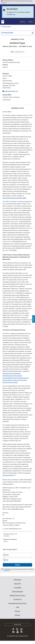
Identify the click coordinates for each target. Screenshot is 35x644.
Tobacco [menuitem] (5, 541)
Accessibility (17, 587)
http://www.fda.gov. (8, 475)
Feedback (33, 319)
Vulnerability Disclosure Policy (17, 603)
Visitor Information (17, 591)
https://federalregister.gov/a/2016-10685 (14, 198)
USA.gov (17, 615)
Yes (7, 555)
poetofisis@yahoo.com (11, 91)
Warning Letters (6, 26)
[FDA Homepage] (2, 21)
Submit (17, 565)
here (14, 14)
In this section (7, 33)
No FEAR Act (17, 599)
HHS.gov (17, 611)
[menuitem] (17, 535)
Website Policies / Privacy (17, 595)
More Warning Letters (18, 52)
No (7, 560)
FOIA (17, 607)
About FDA (17, 583)
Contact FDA (17, 624)
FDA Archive (17, 579)
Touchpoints (6, 570)
